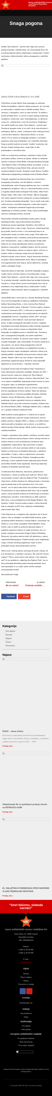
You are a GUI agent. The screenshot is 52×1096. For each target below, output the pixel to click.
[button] (6, 13)
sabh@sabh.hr (26, 962)
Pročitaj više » (7, 746)
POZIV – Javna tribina (12, 731)
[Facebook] (23, 991)
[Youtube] (29, 991)
